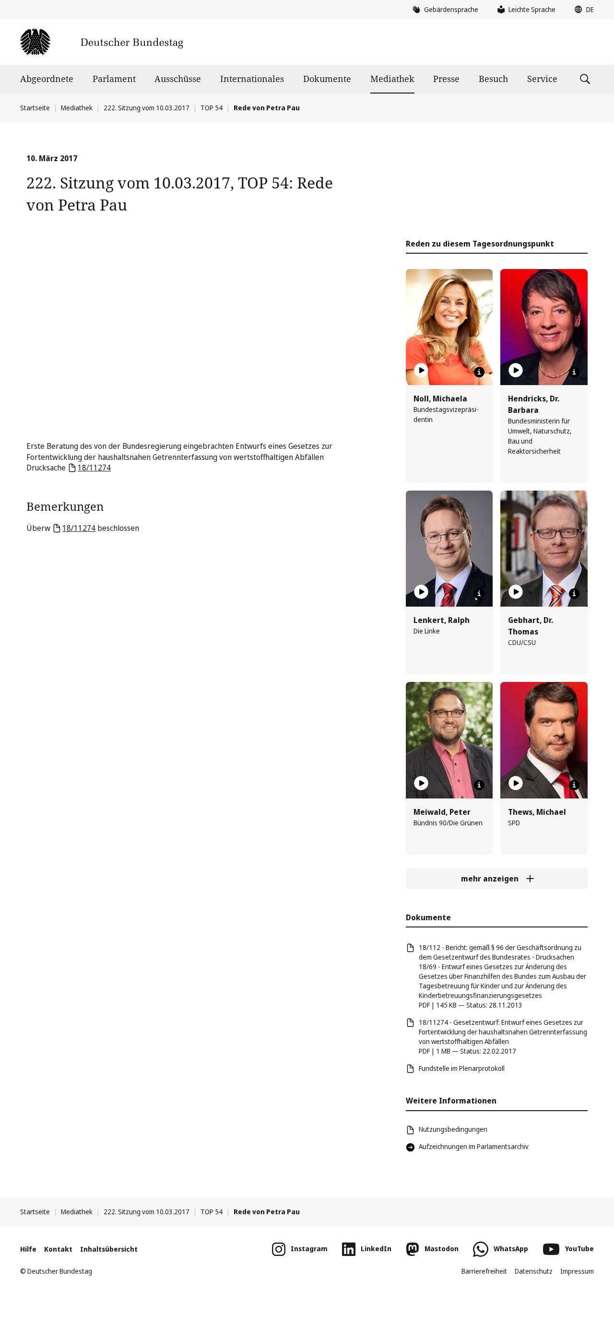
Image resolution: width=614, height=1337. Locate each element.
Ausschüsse (177, 78)
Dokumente (327, 78)
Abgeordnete (46, 78)
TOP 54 (212, 107)
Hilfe (28, 1249)
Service (542, 78)
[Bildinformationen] (479, 372)
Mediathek (392, 78)
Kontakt (58, 1249)
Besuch (493, 78)
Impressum (577, 1271)
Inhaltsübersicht (109, 1249)
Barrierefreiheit (484, 1271)
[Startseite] (101, 42)
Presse (446, 78)
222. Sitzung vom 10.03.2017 (146, 107)
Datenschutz (534, 1271)
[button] (582, 9)
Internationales (252, 78)
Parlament (114, 78)
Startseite (35, 107)
